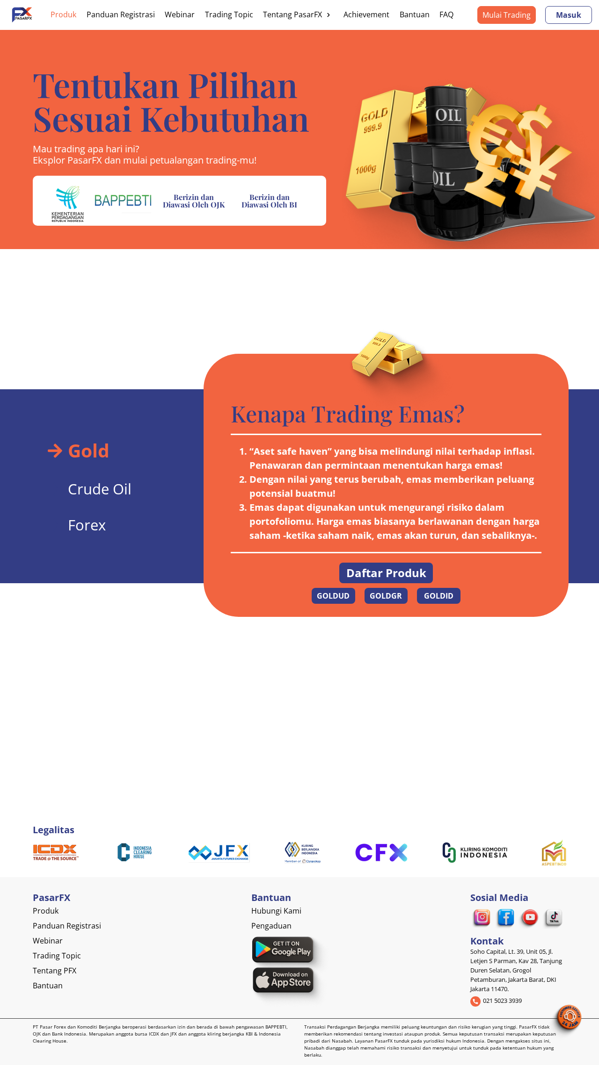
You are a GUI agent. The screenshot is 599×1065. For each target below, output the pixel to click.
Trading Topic (229, 14)
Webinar (180, 14)
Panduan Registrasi (121, 14)
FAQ (446, 14)
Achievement (366, 14)
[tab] (100, 451)
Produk (63, 14)
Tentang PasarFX (292, 14)
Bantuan (415, 14)
